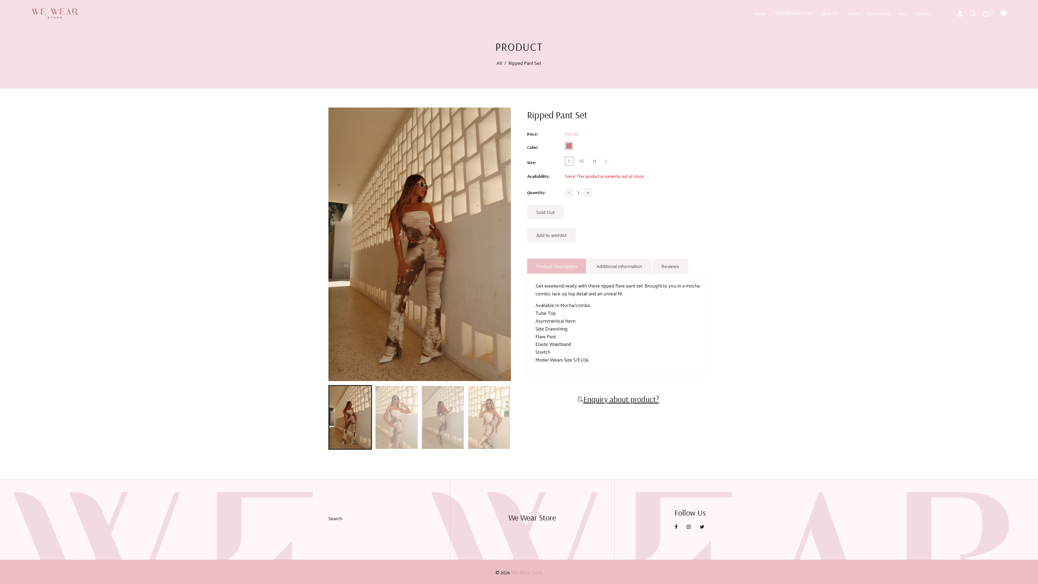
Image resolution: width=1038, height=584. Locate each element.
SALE (902, 13)
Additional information (619, 266)
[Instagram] (689, 526)
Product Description (556, 266)
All (499, 63)
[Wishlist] (1003, 13)
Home (760, 13)
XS (581, 161)
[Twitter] (703, 526)
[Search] (973, 13)
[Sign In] (960, 13)
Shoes (854, 13)
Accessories (878, 13)
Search (335, 518)
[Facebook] (676, 526)
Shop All (829, 13)
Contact (922, 13)
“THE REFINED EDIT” (794, 13)
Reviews (670, 266)
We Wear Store (527, 572)
